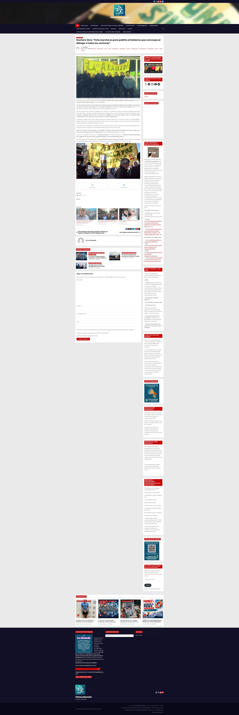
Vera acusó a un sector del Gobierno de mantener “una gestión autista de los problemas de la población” (85, 222)
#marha (128, 48)
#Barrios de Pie (93, 48)
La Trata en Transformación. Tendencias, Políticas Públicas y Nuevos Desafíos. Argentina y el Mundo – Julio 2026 (107, 622)
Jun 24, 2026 (125, 257)
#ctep (109, 48)
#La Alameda (122, 48)
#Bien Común (100, 48)
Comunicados (91, 263)
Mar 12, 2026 (91, 268)
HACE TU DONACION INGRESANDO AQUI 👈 (87, 669)
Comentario (80, 280)
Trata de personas (130, 25)
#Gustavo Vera (115, 48)
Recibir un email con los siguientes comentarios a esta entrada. (93, 333)
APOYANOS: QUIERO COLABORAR (112, 32)
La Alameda (85, 47)
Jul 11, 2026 (146, 624)
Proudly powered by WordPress (81, 709)
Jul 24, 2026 (91, 259)
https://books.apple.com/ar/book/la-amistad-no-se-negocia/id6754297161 (153, 247)
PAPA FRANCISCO (94, 25)
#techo (156, 48)
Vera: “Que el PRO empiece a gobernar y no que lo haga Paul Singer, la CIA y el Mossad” (107, 221)
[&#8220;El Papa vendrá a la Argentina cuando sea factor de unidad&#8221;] (129, 214)
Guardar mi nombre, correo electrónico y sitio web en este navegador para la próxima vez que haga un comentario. (106, 329)
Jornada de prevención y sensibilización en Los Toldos (97, 265)
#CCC (105, 48)
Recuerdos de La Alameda (157, 712)
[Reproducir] (146, 72)
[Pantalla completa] (160, 72)
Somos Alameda (79, 37)
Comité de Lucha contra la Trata (100, 28)
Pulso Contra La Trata (93, 252)
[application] (153, 68)
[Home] (77, 25)
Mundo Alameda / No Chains (83, 28)
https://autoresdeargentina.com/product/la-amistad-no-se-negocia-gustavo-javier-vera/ (153, 259)
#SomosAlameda (119, 17)
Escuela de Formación (125, 707)
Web (78, 322)
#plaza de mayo (143, 48)
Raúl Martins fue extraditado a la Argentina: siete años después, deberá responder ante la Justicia (85, 622)
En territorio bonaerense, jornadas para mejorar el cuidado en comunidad (131, 256)
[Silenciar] (158, 72)
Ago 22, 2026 (80, 624)
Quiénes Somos (84, 25)
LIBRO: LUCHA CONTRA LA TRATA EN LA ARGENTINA (112, 25)
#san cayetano (151, 48)
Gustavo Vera (122, 28)
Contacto (130, 28)
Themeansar (99, 709)
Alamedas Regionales (142, 25)
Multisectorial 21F (154, 25)
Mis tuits (146, 96)
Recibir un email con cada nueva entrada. (88, 336)
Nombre (79, 306)
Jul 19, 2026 (124, 624)
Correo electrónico (82, 314)
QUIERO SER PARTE (127, 32)
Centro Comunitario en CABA (152, 705)
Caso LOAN (124, 601)
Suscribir (148, 585)
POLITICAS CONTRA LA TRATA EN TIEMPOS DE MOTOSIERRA (90, 32)
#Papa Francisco (134, 48)
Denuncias (113, 28)
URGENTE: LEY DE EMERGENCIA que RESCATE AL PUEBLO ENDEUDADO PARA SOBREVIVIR (152, 622)
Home (130, 705)
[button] (163, 28)
